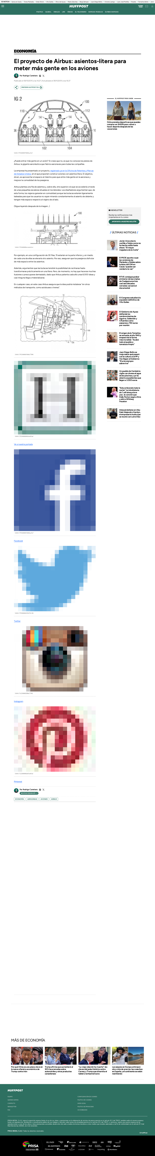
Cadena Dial (91, 1145)
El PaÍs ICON (82, 1149)
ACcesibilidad (82, 1110)
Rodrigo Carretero (30, 76)
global (48, 12)
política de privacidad (86, 1106)
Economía (25, 51)
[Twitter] (43, 76)
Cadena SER (94, 1142)
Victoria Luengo (110, 2)
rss (9, 1110)
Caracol (118, 1142)
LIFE (63, 12)
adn (109, 1142)
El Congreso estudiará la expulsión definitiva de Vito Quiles (130, 299)
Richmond (50, 1149)
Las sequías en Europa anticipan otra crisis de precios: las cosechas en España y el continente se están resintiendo (127, 1070)
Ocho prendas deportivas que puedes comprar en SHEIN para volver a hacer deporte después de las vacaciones (123, 125)
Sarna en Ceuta (17, 2)
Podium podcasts (72, 1149)
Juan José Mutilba (123, 2)
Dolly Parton (40, 2)
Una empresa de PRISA (31, 1144)
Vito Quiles (49, 2)
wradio (74, 1145)
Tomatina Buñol (143, 2)
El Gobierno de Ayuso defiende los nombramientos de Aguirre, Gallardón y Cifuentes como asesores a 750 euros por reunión (128, 319)
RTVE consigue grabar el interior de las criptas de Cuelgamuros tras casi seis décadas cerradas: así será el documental (129, 282)
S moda (91, 1149)
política (39, 12)
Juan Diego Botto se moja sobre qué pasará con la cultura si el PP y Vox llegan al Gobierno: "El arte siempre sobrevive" (129, 358)
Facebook (18, 541)
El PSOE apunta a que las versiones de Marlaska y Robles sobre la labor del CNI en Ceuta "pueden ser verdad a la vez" (130, 263)
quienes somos (13, 1100)
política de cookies (85, 1100)
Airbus (54, 799)
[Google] (39, 76)
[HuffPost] (15, 1090)
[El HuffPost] (78, 6)
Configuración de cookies (87, 1096)
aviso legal (82, 1103)
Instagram (18, 701)
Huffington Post (55, 1145)
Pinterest (18, 781)
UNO (67, 1145)
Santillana (73, 1142)
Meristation (113, 1149)
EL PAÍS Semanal (99, 1145)
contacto (11, 1103)
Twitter (17, 621)
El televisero (80, 12)
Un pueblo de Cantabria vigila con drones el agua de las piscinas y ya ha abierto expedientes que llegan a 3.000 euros (130, 375)
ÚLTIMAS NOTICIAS (112, 12)
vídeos (70, 12)
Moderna (61, 1149)
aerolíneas (32, 799)
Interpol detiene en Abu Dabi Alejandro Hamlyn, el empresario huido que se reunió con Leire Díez (130, 413)
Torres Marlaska (29, 2)
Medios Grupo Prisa (31, 1149)
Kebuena (116, 1145)
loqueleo (102, 1149)
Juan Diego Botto (96, 2)
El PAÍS (52, 1142)
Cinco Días (82, 1145)
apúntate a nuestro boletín (124, 222)
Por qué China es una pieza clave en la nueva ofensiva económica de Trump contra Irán (27, 1069)
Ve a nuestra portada (23, 444)
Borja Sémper (84, 2)
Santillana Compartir (85, 1142)
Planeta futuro (108, 1145)
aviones (44, 799)
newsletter (12, 1106)
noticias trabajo (96, 12)
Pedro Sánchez (73, 2)
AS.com (102, 1142)
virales (57, 12)
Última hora (140, 6)
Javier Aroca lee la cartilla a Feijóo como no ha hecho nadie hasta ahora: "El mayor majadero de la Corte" (130, 245)
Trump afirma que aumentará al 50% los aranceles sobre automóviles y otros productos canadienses (59, 1070)
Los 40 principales (62, 1142)
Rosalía (133, 2)
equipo (10, 1096)
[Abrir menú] (2, 6)
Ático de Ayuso (61, 2)
